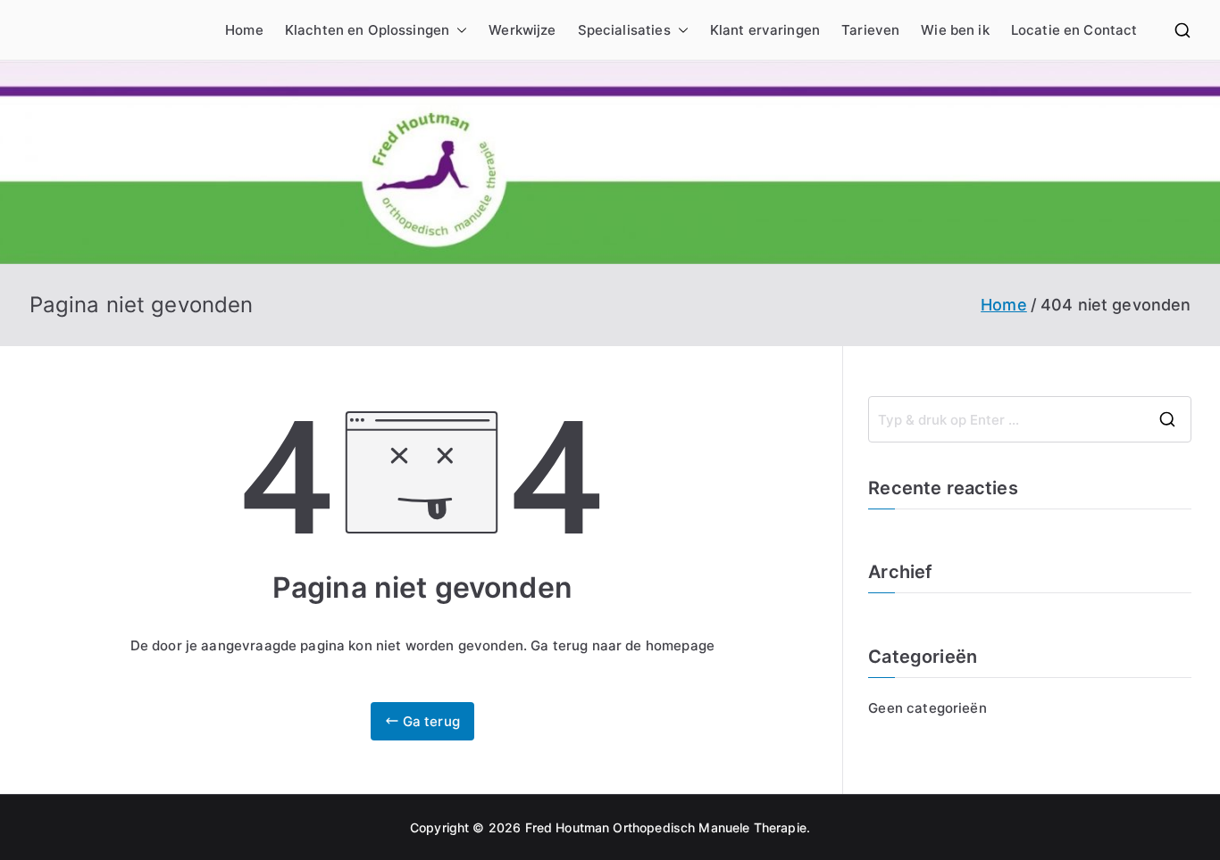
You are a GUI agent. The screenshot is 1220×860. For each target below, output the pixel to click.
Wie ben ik (955, 29)
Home (244, 29)
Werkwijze (522, 29)
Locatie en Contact (1074, 29)
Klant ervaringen (765, 29)
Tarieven (870, 29)
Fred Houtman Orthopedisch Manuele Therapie (665, 827)
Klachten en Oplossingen (367, 29)
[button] (458, 30)
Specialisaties (624, 29)
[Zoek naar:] (1029, 419)
